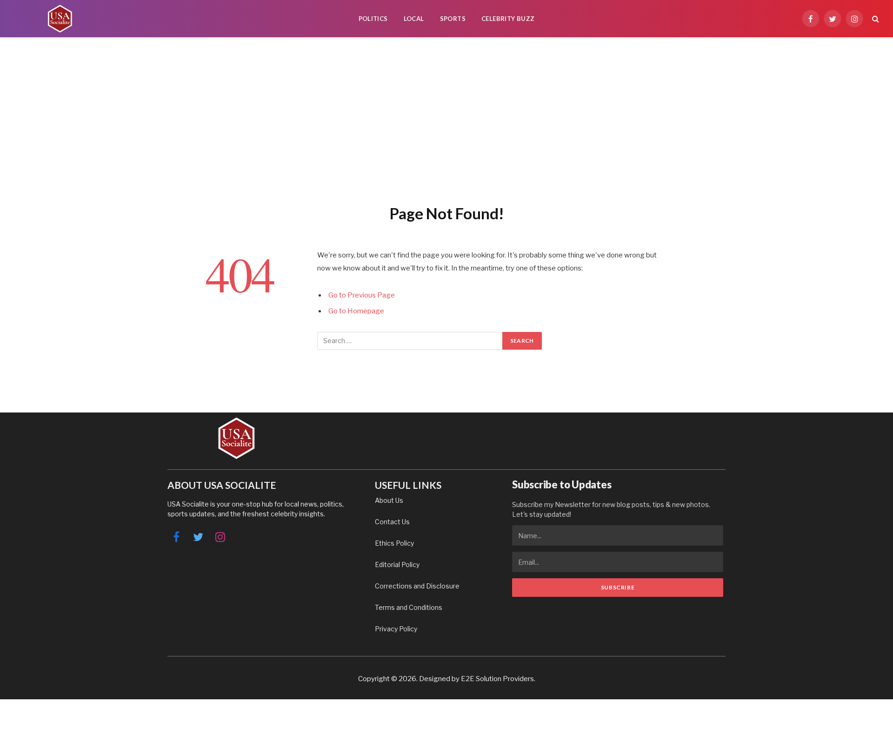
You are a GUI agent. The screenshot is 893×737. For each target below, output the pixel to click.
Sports (453, 18)
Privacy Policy (396, 629)
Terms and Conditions (408, 607)
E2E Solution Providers (497, 679)
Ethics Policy (394, 543)
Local (414, 18)
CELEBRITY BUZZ (507, 18)
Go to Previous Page (361, 295)
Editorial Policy (397, 564)
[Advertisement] (446, 119)
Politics (373, 18)
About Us (389, 500)
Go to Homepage (356, 311)
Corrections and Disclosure (417, 586)
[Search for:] (410, 341)
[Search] (874, 18)
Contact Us (392, 522)
